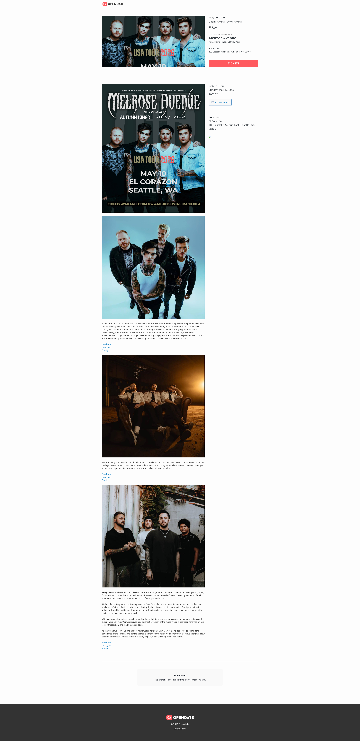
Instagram (106, 347)
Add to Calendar (222, 102)
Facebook (106, 344)
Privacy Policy (180, 728)
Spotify (105, 350)
